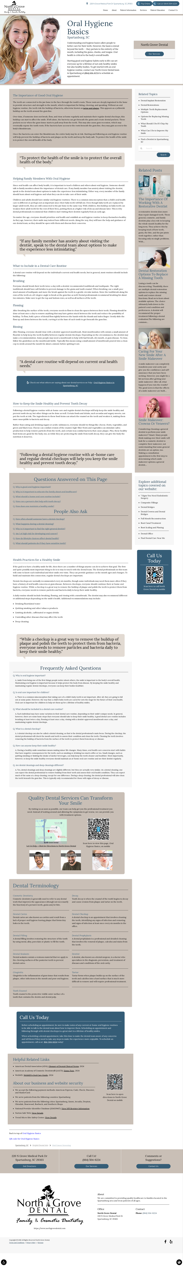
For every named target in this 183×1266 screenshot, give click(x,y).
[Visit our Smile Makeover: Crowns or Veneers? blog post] (154, 417)
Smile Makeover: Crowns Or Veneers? (154, 422)
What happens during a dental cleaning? (35, 523)
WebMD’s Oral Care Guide (36, 1075)
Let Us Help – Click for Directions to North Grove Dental (51, 846)
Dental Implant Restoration (153, 100)
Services (143, 10)
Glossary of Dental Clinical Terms (64, 1066)
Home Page (69, 1070)
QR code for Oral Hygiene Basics (24, 1138)
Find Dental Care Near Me (153, 538)
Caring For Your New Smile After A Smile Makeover (152, 355)
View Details (37, 1113)
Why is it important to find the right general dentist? (40, 528)
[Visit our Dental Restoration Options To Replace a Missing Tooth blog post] (154, 267)
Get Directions (29, 1166)
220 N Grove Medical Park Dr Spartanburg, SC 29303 (110, 3)
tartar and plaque (91, 108)
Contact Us (173, 10)
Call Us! (167, 3)
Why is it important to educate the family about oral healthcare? (46, 491)
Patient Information (128, 10)
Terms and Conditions (16, 1243)
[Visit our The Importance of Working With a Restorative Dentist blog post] (154, 196)
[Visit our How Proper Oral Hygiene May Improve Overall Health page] (39, 869)
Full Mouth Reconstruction (153, 518)
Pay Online (145, 3)
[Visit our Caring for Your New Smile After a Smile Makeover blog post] (154, 348)
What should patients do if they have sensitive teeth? (41, 543)
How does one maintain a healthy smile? (35, 506)
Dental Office (147, 533)
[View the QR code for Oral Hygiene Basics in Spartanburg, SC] (98, 839)
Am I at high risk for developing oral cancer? (37, 533)
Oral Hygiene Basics (31, 1133)
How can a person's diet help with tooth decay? (38, 501)
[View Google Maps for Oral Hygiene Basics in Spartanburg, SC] (51, 843)
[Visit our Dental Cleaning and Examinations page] (71, 869)
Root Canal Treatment (151, 523)
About (114, 10)
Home (105, 10)
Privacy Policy (31, 1243)
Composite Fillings (149, 502)
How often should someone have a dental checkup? (40, 519)
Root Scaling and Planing (152, 527)
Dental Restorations (150, 105)
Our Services (154, 54)
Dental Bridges (147, 507)
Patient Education (158, 10)
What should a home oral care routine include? (38, 496)
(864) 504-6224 (91, 73)
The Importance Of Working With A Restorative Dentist (153, 202)
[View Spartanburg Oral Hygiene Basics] (30, 83)
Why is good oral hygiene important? (33, 487)
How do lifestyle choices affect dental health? (37, 538)
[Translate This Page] (179, 1262)
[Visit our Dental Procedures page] (102, 869)
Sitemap (40, 1243)
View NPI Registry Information (75, 1108)
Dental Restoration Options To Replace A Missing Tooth (153, 274)
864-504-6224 (50, 1042)
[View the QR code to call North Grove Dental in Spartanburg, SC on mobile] (154, 583)
